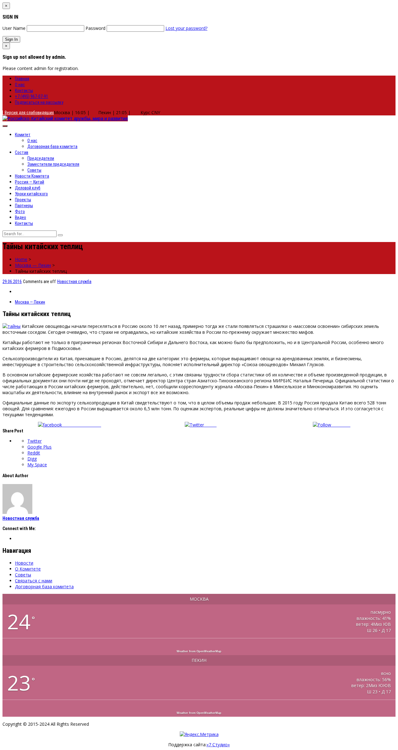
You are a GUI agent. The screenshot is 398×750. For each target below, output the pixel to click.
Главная (22, 78)
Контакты (24, 90)
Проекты (23, 199)
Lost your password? (186, 28)
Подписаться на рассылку (39, 102)
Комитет (22, 134)
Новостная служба (74, 281)
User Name (13, 28)
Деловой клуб (27, 187)
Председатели (40, 158)
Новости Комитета (32, 176)
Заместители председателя (53, 164)
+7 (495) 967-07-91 (31, 96)
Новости (24, 563)
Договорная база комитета (52, 146)
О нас (20, 84)
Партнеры (24, 205)
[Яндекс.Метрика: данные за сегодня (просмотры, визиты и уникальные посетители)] (199, 734)
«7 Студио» (218, 745)
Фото (20, 211)
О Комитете (28, 569)
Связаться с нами (33, 581)
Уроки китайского (31, 193)
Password (95, 28)
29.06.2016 (12, 281)
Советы (34, 170)
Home (21, 259)
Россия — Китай (29, 181)
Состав (21, 152)
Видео (20, 217)
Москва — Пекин (33, 265)
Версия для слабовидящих (28, 112)
